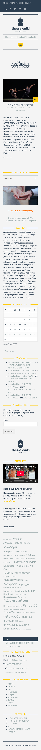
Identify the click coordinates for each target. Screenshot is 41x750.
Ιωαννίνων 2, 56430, (21, 668)
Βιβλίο (31, 555)
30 (34, 334)
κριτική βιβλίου (10, 628)
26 (15, 334)
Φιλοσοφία (27, 617)
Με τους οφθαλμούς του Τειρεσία (12, 587)
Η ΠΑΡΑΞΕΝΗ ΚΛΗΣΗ (17, 718)
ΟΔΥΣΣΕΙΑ (12, 724)
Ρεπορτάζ (30, 605)
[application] (20, 473)
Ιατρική (11, 703)
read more (7, 157)
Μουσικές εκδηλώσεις (13, 591)
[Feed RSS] (5, 9)
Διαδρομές (7, 562)
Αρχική (11, 684)
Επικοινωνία (13, 705)
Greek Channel (7, 539)
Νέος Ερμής (8, 594)
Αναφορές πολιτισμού (15, 551)
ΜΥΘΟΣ (11, 726)
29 (30, 334)
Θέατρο (7, 569)
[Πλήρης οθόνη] (34, 481)
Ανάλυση (17, 539)
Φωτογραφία (10, 620)
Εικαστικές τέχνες (12, 566)
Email (6, 420)
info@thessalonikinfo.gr (18, 660)
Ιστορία (11, 695)
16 (34, 325)
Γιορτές (17, 558)
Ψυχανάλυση (13, 697)
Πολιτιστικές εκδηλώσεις (12, 606)
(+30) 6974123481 (14, 664)
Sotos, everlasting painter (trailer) (17, 3)
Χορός (21, 621)
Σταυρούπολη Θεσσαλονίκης (15, 672)
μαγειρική (28, 629)
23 (34, 329)
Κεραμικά (13, 576)
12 (15, 325)
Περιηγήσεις (22, 597)
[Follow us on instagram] (20, 9)
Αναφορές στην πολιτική (15, 555)
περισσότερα (9, 501)
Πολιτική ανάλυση (15, 600)
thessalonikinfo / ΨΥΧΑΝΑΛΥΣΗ (21, 362)
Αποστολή (9, 431)
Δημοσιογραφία (30, 559)
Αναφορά (10, 547)
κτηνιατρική (22, 629)
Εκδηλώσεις (27, 566)
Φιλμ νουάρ (11, 616)
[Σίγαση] (31, 481)
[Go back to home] (20, 24)
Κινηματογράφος (13, 579)
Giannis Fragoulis (15, 108)
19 (15, 329)
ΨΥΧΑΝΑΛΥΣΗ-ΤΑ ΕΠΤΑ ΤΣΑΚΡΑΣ (22, 373)
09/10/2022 (20, 110)
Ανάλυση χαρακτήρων (16, 542)
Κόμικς (27, 580)
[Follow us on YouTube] (24, 9)
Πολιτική (11, 686)
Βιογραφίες (8, 558)
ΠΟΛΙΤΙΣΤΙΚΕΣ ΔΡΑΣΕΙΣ (20, 105)
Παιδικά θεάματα (10, 597)
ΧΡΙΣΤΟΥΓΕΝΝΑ (30, 398)
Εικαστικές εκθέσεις (24, 561)
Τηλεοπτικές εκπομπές (29, 612)
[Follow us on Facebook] (10, 9)
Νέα (30, 108)
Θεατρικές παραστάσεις (16, 573)
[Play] (6, 481)
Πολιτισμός (12, 692)
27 (20, 334)
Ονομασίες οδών (20, 594)
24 (5, 334)
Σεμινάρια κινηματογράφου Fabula (14, 609)
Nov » (12, 351)
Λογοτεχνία (24, 584)
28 (25, 334)
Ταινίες (19, 612)
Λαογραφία (10, 584)
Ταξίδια (11, 700)
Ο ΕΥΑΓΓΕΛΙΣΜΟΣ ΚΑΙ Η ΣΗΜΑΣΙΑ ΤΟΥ (21, 389)
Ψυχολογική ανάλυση (16, 624)
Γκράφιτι (22, 558)
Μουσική (30, 590)
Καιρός (6, 576)
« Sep (5, 351)
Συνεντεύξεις (9, 612)
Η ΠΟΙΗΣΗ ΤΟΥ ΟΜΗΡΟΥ (18, 721)
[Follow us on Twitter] (14, 9)
